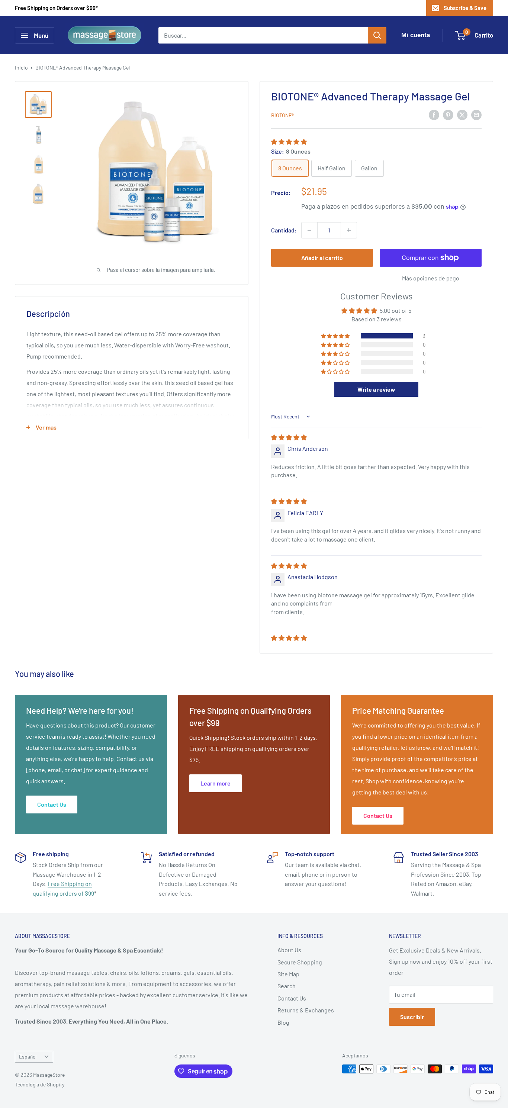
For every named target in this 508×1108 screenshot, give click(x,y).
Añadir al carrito (322, 257)
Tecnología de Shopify (39, 1084)
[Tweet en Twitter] (462, 114)
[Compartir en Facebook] (434, 114)
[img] (289, 437)
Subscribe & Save (465, 7)
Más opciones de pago (430, 278)
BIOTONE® (282, 115)
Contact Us (291, 998)
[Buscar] (377, 35)
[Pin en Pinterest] (448, 114)
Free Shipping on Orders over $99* (56, 7)
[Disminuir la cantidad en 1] (309, 230)
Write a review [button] (376, 389)
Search (286, 985)
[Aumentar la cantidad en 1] (349, 230)
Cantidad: (284, 230)
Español (27, 1056)
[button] (289, 141)
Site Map (288, 973)
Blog (283, 1022)
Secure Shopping (299, 962)
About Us (289, 949)
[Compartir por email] (476, 114)
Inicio (21, 67)
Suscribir (412, 1016)
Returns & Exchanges (305, 1010)
